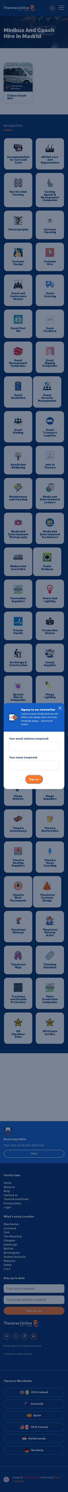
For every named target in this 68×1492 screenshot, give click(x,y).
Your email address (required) (28, 738)
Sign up (34, 779)
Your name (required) (23, 757)
